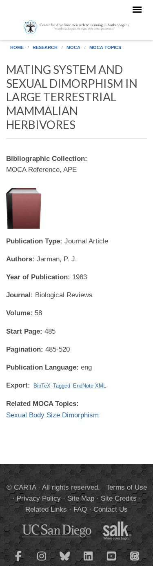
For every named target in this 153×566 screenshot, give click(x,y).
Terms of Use (126, 487)
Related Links (46, 509)
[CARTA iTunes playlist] (134, 555)
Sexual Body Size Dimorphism (52, 415)
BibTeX (42, 386)
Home (17, 47)
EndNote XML (89, 386)
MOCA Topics (105, 47)
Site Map (80, 498)
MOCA (73, 47)
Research (45, 47)
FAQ (80, 509)
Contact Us (110, 509)
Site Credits (119, 498)
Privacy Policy (39, 498)
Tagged (61, 386)
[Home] (76, 26)
